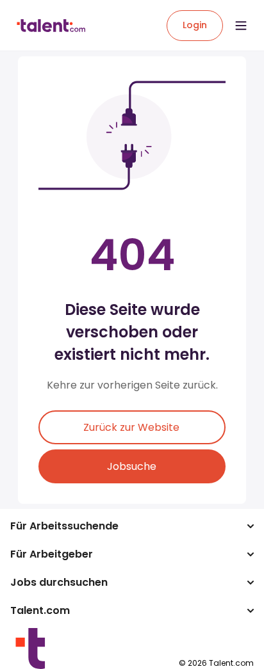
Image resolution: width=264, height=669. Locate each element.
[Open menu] (241, 25)
